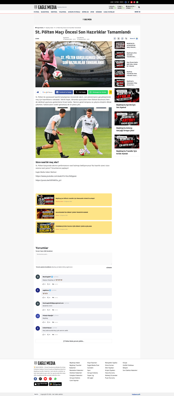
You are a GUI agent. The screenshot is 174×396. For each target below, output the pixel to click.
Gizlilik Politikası (128, 365)
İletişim (125, 368)
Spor (89, 370)
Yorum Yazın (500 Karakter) (44, 251)
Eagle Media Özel (93, 365)
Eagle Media (40, 27)
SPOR (92, 12)
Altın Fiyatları (109, 368)
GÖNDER (109, 267)
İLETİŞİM (116, 2)
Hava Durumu (110, 373)
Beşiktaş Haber (49, 27)
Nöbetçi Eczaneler (111, 375)
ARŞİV (112, 2)
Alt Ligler (90, 378)
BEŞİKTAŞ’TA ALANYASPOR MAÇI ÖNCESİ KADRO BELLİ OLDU (131, 45)
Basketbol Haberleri (76, 370)
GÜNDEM (99, 12)
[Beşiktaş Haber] (127, 95)
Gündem (90, 368)
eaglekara (46, 290)
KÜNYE (121, 2)
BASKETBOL (45, 12)
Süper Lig (90, 375)
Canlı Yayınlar (74, 380)
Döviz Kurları (109, 365)
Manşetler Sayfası (111, 363)
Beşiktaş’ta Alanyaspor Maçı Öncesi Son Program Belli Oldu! (132, 83)
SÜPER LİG (85, 12)
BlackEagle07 (47, 277)
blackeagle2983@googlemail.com (53, 303)
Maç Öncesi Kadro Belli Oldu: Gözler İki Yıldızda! (132, 64)
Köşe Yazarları (92, 363)
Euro (120, 6)
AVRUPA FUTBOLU (74, 12)
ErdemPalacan (47, 328)
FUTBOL (36, 12)
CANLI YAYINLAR (109, 12)
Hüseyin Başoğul (48, 315)
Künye (125, 363)
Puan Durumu (110, 378)
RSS (37, 394)
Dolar (112, 6)
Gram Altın (130, 6)
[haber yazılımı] (136, 394)
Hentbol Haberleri (76, 373)
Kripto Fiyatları (110, 370)
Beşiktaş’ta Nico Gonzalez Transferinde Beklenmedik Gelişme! (132, 55)
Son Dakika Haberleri (130, 370)
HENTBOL (54, 12)
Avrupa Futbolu (75, 378)
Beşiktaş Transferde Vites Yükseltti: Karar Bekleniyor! (132, 73)
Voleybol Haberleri (76, 375)
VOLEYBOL (62, 12)
